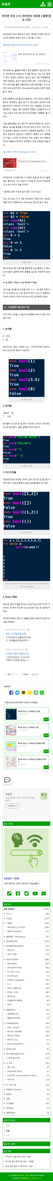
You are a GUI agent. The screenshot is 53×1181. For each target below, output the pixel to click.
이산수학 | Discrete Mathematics (28, 1075)
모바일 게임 (27, 1049)
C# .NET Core (28, 971)
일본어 (27, 1094)
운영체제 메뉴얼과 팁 (27, 946)
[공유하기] (13, 674)
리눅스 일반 (28, 954)
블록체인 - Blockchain (27, 936)
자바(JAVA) (28, 963)
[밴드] (42, 693)
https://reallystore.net (15, 649)
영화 (27, 1098)
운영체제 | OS (28, 1013)
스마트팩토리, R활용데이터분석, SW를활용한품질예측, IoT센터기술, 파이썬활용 (18, 639)
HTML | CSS (28, 992)
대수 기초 (28, 1067)
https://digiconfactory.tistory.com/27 (22, 45)
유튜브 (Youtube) (28, 931)
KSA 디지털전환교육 (16, 633)
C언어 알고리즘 (28, 1057)
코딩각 (5, 4)
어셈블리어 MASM (28, 1000)
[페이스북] (11, 693)
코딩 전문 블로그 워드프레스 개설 (19, 1166)
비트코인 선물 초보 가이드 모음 (18, 1156)
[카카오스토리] (30, 693)
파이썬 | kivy (28, 1039)
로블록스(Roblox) (27, 1089)
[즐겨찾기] (9, 893)
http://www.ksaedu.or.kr (15, 630)
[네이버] (36, 693)
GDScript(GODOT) (28, 1043)
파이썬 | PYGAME (28, 1031)
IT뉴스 (27, 913)
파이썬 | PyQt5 (28, 1035)
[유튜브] (35, 893)
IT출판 (27, 923)
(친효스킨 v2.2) (35, 1178)
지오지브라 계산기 (28, 1071)
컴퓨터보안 (27, 1112)
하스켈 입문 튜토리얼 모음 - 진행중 (20, 1161)
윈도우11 (28, 950)
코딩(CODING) (27, 959)
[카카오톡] (23, 693)
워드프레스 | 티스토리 (28, 927)
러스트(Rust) (28, 975)
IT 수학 (27, 1063)
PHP (28, 1004)
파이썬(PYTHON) (28, 967)
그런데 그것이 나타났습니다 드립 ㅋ (21, 152)
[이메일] (44, 893)
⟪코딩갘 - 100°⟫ (24, 1175)
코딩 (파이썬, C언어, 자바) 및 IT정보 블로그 (20, 799)
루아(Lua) (28, 996)
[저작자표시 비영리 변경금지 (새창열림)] (35, 674)
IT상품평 (27, 1103)
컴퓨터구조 (27, 1009)
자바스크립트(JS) (28, 988)
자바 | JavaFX (28, 1027)
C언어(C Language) (28, 980)
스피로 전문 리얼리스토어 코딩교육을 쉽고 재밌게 (18, 653)
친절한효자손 (25, 1178)
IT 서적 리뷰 (27, 1084)
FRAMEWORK (27, 1023)
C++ (28, 984)
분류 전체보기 (26, 909)
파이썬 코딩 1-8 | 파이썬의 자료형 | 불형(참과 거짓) (26, 18)
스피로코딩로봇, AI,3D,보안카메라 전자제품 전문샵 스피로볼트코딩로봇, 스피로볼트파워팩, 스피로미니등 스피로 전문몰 (18, 659)
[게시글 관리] (16, 674)
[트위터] (17, 693)
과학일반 (27, 1108)
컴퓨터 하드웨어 (28, 1018)
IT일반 (27, 918)
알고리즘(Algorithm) (27, 1053)
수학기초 (28, 1079)
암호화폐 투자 (27, 941)
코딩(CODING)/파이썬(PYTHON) (18, 27)
